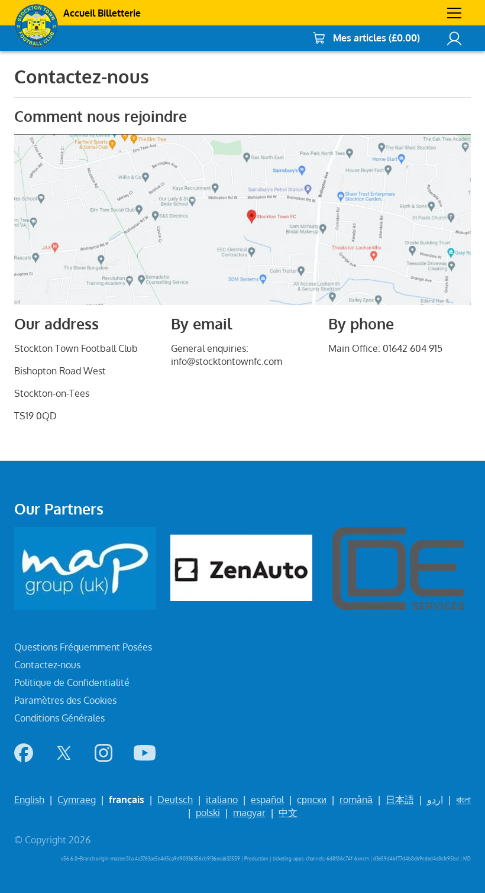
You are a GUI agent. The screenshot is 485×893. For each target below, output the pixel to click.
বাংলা (463, 799)
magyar (249, 812)
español (267, 799)
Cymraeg (76, 799)
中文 (288, 812)
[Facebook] (23, 753)
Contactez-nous (47, 665)
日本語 (400, 799)
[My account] (454, 38)
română (356, 799)
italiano (222, 799)
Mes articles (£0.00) (376, 38)
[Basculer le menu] (454, 13)
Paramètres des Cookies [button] (65, 700)
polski (208, 812)
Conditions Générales (59, 718)
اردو (435, 799)
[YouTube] (145, 753)
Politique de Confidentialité (72, 682)
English (29, 799)
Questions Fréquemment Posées (83, 647)
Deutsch (175, 799)
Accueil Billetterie (102, 13)
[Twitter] (63, 753)
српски (311, 799)
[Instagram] (103, 753)
